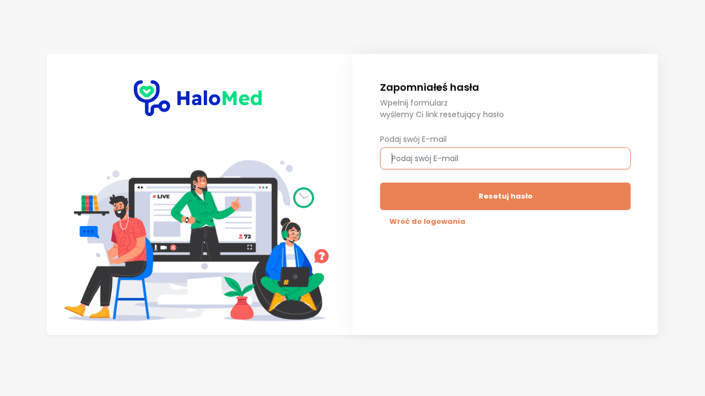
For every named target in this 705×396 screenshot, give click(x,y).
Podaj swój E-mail (413, 139)
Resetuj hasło (506, 196)
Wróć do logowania (427, 221)
